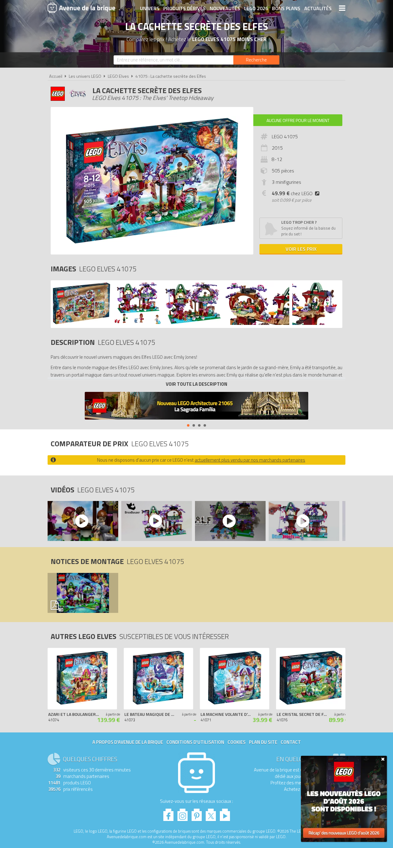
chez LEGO (292, 193)
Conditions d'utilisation (195, 742)
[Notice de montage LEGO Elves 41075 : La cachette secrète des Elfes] (83, 593)
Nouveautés (225, 8)
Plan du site (263, 742)
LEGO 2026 (256, 8)
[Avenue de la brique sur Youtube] (225, 813)
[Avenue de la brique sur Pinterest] (196, 813)
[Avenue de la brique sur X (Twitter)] (210, 813)
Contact (291, 742)
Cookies (237, 742)
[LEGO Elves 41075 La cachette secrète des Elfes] (81, 323)
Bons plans (286, 8)
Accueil (55, 76)
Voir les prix (301, 249)
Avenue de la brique (81, 7)
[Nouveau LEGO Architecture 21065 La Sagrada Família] (196, 406)
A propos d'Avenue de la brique (127, 742)
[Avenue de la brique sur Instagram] (182, 813)
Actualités (318, 8)
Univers (149, 8)
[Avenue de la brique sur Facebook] (168, 813)
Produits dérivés (184, 8)
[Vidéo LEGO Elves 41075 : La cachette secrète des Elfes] (83, 521)
